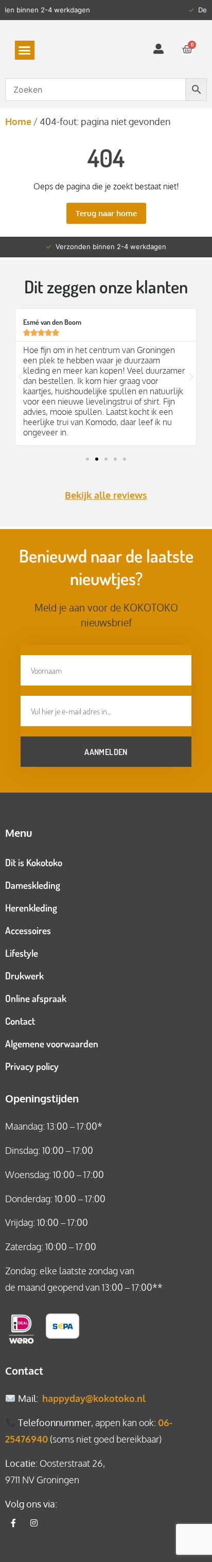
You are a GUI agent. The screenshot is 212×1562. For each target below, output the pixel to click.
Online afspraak (35, 998)
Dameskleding (32, 885)
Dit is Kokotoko (33, 862)
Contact (20, 1020)
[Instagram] (34, 1523)
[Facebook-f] (13, 1523)
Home (18, 121)
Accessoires (28, 930)
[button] (24, 50)
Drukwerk (24, 975)
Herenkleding (31, 907)
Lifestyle (21, 952)
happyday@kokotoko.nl (94, 1398)
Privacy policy (32, 1066)
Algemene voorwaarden (51, 1043)
